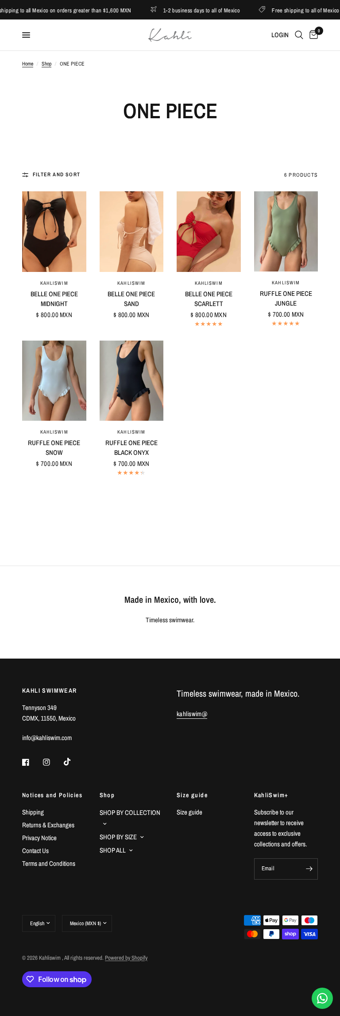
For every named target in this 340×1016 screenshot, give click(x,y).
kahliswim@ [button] (192, 713)
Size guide (192, 795)
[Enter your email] (309, 869)
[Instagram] (52, 762)
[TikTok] (73, 762)
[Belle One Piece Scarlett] (209, 231)
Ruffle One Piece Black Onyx (131, 448)
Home (27, 63)
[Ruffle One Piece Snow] (54, 381)
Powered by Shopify (126, 958)
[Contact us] (322, 998)
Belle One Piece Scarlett (208, 299)
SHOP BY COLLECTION (130, 812)
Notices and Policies (52, 795)
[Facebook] (32, 762)
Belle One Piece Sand (131, 299)
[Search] (299, 34)
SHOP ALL (113, 850)
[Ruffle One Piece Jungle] (286, 231)
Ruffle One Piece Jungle (286, 298)
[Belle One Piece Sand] (132, 231)
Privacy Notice (39, 837)
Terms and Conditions (48, 863)
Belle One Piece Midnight (54, 299)
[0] (312, 34)
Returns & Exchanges (48, 825)
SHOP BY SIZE (118, 836)
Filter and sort (56, 174)
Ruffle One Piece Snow (54, 448)
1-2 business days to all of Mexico (187, 10)
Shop (46, 63)
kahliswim (54, 283)
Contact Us (35, 850)
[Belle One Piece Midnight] (54, 231)
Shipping (33, 812)
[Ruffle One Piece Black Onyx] (132, 381)
